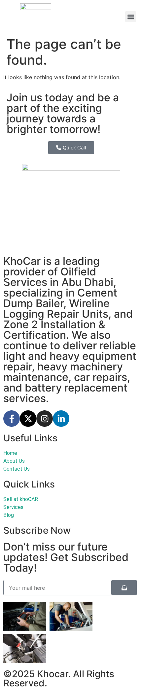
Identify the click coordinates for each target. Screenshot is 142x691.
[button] (130, 16)
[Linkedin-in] (61, 418)
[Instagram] (44, 418)
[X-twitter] (28, 418)
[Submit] (124, 587)
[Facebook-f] (11, 418)
